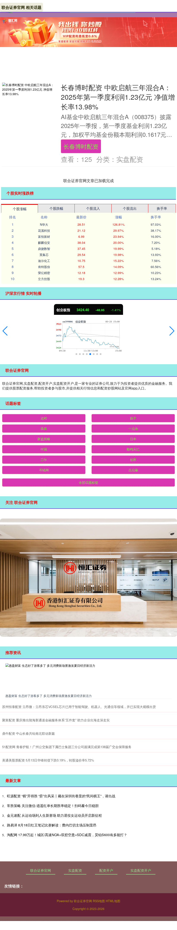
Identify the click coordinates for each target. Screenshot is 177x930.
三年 (44, 459)
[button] (5, 331)
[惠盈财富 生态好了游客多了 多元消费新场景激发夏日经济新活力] (88, 677)
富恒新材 (44, 236)
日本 (133, 439)
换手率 (162, 208)
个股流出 (130, 208)
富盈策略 (43, 439)
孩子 (133, 418)
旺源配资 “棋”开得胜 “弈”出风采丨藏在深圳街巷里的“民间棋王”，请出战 (61, 795)
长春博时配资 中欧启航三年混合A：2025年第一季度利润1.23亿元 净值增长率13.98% (118, 96)
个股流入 (93, 208)
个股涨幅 (20, 208)
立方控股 (44, 279)
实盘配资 (75, 870)
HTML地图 (113, 901)
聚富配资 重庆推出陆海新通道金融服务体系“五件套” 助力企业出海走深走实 (56, 720)
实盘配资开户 (140, 870)
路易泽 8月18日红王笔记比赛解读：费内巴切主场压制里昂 (51, 825)
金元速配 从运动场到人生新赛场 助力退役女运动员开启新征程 (54, 815)
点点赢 (133, 470)
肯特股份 (44, 267)
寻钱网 (44, 470)
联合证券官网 (40, 870)
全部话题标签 (88, 482)
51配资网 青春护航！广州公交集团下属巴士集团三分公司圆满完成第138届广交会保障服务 (66, 746)
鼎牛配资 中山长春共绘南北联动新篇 (28, 733)
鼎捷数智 (44, 248)
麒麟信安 (44, 242)
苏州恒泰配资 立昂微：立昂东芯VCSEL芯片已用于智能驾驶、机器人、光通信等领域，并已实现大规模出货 (79, 706)
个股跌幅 (56, 208)
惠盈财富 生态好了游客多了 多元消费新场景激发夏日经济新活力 (48, 696)
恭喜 (44, 428)
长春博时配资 (80, 146)
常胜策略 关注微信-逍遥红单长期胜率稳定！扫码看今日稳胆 (53, 805)
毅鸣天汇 (133, 449)
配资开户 (106, 870)
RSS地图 (99, 901)
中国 (44, 449)
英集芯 (44, 254)
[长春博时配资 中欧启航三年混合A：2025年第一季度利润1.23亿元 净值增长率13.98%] (28, 89)
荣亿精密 (44, 273)
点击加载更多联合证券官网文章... (88, 180)
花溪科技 (44, 230)
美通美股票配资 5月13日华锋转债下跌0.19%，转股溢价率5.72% (48, 760)
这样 (44, 418)
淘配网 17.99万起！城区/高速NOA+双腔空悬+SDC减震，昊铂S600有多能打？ (67, 834)
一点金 (133, 428)
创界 (133, 459)
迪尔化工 (44, 261)
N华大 (44, 224)
